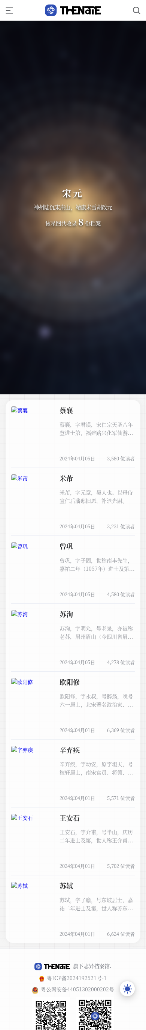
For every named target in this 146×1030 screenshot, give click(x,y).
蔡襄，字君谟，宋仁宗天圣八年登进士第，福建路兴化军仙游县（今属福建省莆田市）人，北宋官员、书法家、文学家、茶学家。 (96, 429)
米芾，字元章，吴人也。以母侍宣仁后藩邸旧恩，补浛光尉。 (96, 496)
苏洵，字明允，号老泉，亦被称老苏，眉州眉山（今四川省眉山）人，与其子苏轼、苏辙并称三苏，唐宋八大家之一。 (96, 632)
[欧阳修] (33, 705)
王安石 (70, 817)
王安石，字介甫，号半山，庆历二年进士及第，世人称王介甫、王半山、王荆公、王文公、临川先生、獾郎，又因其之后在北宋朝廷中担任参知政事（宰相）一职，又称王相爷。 (96, 836)
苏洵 (66, 613)
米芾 (66, 478)
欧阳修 (70, 681)
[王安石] (33, 841)
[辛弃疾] (33, 773)
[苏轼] (33, 909)
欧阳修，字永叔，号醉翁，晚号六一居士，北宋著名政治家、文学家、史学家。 (96, 700)
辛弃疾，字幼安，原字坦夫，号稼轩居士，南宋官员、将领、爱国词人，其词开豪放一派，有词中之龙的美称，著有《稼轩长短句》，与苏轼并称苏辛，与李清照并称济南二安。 (96, 768)
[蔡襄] (33, 434)
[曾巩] (33, 569)
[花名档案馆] (73, 10)
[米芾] (33, 502)
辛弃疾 (70, 749)
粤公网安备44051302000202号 (77, 989)
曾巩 (66, 545)
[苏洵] (33, 637)
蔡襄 (66, 410)
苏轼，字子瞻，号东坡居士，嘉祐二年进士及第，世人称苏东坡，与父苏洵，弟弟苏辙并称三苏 (96, 904)
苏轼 (66, 885)
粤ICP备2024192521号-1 (77, 978)
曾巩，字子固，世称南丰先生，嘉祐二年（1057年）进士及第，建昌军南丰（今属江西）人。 (97, 564)
